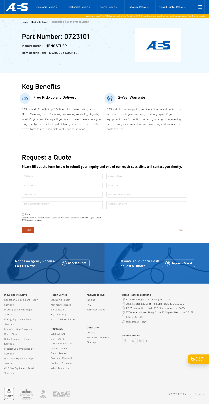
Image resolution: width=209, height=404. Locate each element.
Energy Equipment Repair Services (18, 322)
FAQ (89, 304)
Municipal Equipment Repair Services (20, 361)
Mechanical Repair (77, 7)
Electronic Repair (45, 7)
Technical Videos (96, 309)
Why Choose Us (60, 368)
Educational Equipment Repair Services (21, 302)
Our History (57, 338)
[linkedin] (140, 341)
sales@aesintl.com (136, 321)
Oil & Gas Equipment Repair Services (19, 371)
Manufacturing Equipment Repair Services (19, 331)
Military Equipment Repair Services (19, 312)
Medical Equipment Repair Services (19, 351)
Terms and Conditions (99, 337)
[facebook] (125, 341)
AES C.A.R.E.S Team (61, 343)
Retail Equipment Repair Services (17, 341)
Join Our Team (59, 348)
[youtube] (148, 341)
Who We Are (58, 333)
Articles (91, 299)
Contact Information (62, 363)
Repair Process (59, 353)
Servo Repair (108, 7)
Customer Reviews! (61, 358)
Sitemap (91, 342)
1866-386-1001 (134, 317)
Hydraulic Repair (137, 7)
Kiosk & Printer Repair (171, 7)
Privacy (91, 332)
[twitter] (133, 341)
